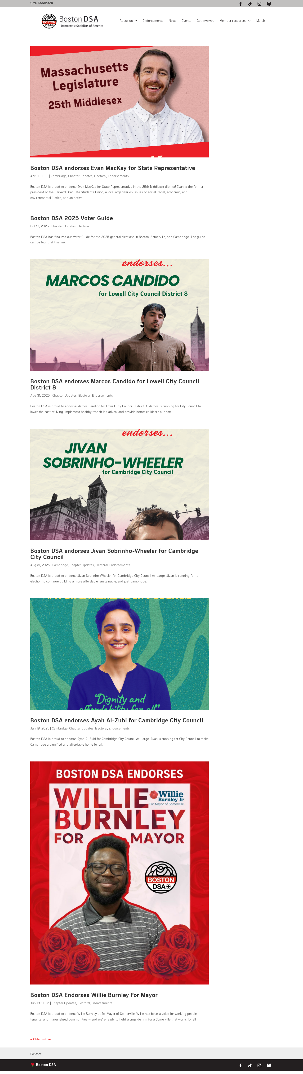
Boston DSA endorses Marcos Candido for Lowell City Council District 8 (114, 384)
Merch (260, 20)
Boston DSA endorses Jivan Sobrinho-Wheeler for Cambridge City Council (114, 553)
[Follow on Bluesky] (269, 4)
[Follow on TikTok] (250, 4)
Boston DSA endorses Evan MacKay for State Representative (112, 167)
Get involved (205, 20)
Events (187, 20)
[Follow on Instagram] (259, 4)
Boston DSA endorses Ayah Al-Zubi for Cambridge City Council (116, 720)
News (173, 20)
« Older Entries (41, 1039)
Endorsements (153, 20)
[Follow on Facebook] (240, 4)
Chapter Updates (80, 176)
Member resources (233, 20)
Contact (35, 1054)
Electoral (100, 176)
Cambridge (59, 176)
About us (126, 20)
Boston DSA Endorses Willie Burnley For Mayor (94, 994)
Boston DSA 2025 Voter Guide (71, 217)
